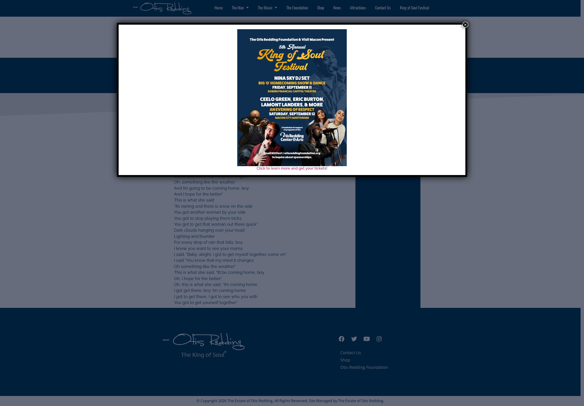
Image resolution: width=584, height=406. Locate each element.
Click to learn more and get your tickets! (292, 168)
